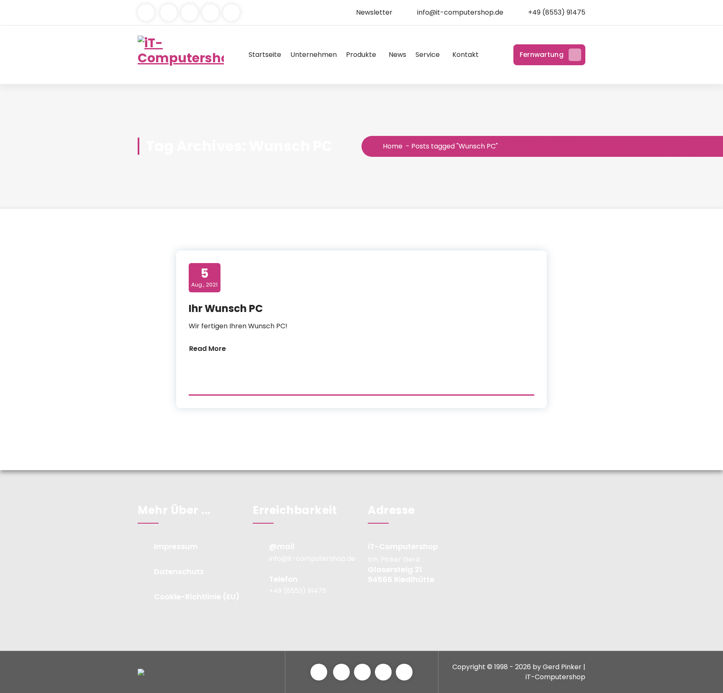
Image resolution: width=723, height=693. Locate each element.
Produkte (361, 54)
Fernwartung (542, 54)
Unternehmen (313, 54)
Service (427, 54)
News (397, 54)
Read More (207, 348)
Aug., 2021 (204, 277)
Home (392, 146)
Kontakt (465, 54)
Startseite (265, 54)
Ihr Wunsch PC (226, 308)
